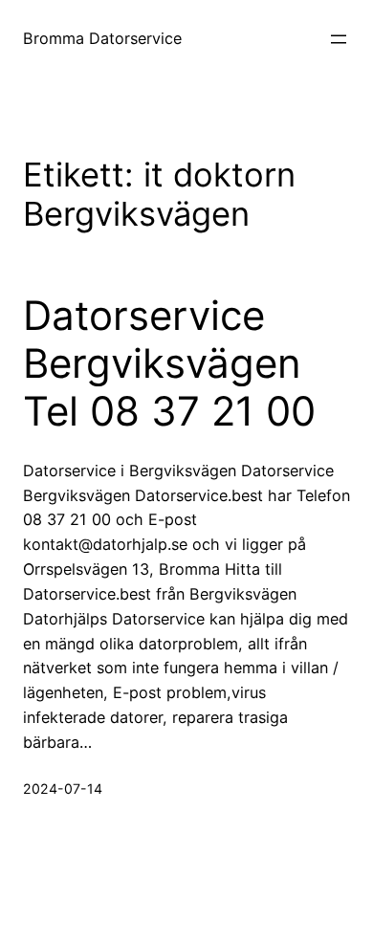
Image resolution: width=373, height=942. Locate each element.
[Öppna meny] (338, 39)
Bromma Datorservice (102, 38)
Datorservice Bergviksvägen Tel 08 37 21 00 (169, 364)
